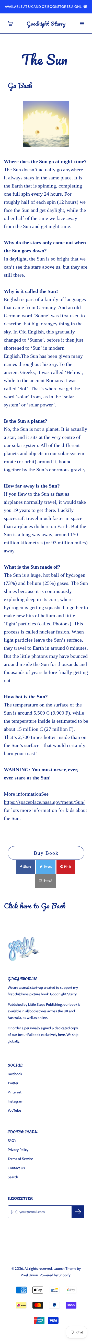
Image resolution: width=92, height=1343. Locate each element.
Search (13, 1177)
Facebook (15, 1074)
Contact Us (16, 1168)
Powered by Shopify (55, 1275)
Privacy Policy (18, 1149)
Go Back (21, 85)
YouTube (14, 1110)
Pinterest (14, 1092)
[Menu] (81, 23)
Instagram (15, 1101)
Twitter (13, 1083)
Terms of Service (20, 1159)
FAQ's (12, 1140)
